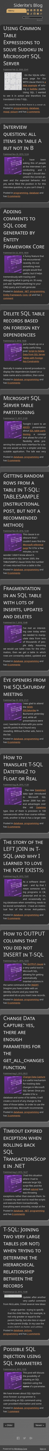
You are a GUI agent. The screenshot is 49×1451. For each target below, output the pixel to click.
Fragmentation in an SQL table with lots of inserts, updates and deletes (23, 602)
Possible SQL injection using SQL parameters (22, 1356)
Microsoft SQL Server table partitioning (22, 405)
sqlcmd (34, 1189)
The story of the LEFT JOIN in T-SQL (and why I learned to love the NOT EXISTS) (23, 856)
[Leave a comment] (41, 13)
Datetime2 (40, 790)
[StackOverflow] (31, 13)
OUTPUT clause (35, 964)
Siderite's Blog (28, 5)
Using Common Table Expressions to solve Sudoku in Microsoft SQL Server (23, 45)
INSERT (35, 984)
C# (30, 294)
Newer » (40, 1425)
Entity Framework (12, 294)
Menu (11, 10)
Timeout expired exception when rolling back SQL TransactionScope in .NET (24, 1148)
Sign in (43, 1448)
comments (33, 111)
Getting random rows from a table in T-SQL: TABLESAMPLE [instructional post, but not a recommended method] (23, 500)
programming (21, 108)
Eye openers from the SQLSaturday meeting (24, 686)
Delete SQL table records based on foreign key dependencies (24, 324)
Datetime (41, 807)
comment (13, 1411)
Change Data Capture (34, 1076)
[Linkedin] (34, 10)
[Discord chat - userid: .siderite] (28, 10)
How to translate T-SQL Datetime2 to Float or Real (23, 767)
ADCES (26, 427)
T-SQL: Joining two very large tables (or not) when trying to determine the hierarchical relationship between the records (22, 1257)
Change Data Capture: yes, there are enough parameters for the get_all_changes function (23, 1042)
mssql (6, 111)
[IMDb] (37, 10)
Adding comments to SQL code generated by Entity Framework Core (23, 229)
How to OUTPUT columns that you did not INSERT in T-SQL (24, 944)
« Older (9, 1425)
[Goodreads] (37, 13)
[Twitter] (28, 13)
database (34, 108)
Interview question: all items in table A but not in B (22, 137)
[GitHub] (34, 13)
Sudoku (33, 88)
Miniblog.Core (20, 1448)
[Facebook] (41, 10)
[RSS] (31, 10)
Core (25, 294)
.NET (26, 291)
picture (14, 111)
